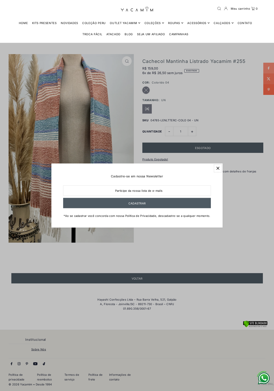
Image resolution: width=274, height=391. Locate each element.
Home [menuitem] (23, 23)
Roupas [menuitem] (174, 23)
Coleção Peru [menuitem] (94, 23)
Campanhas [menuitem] (178, 34)
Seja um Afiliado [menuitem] (151, 34)
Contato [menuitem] (245, 23)
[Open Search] (219, 8)
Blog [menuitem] (129, 34)
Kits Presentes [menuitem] (44, 23)
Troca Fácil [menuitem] (92, 34)
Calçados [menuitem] (222, 23)
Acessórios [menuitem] (196, 23)
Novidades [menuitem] (69, 23)
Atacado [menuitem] (113, 34)
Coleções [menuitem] (152, 23)
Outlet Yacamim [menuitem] (123, 23)
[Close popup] (218, 168)
